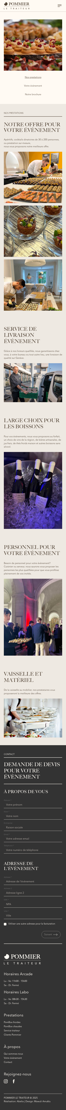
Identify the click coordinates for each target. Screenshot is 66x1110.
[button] (51, 934)
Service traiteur (12, 1031)
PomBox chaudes (13, 1026)
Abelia (20, 1101)
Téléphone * (9, 846)
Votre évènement (13, 1058)
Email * (7, 835)
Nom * (6, 812)
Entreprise (8, 823)
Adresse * (8, 877)
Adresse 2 (8, 889)
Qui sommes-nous (13, 1054)
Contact (8, 1062)
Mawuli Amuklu (42, 1101)
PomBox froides (12, 1022)
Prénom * (7, 800)
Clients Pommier (12, 1035)
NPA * (6, 900)
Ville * (6, 911)
